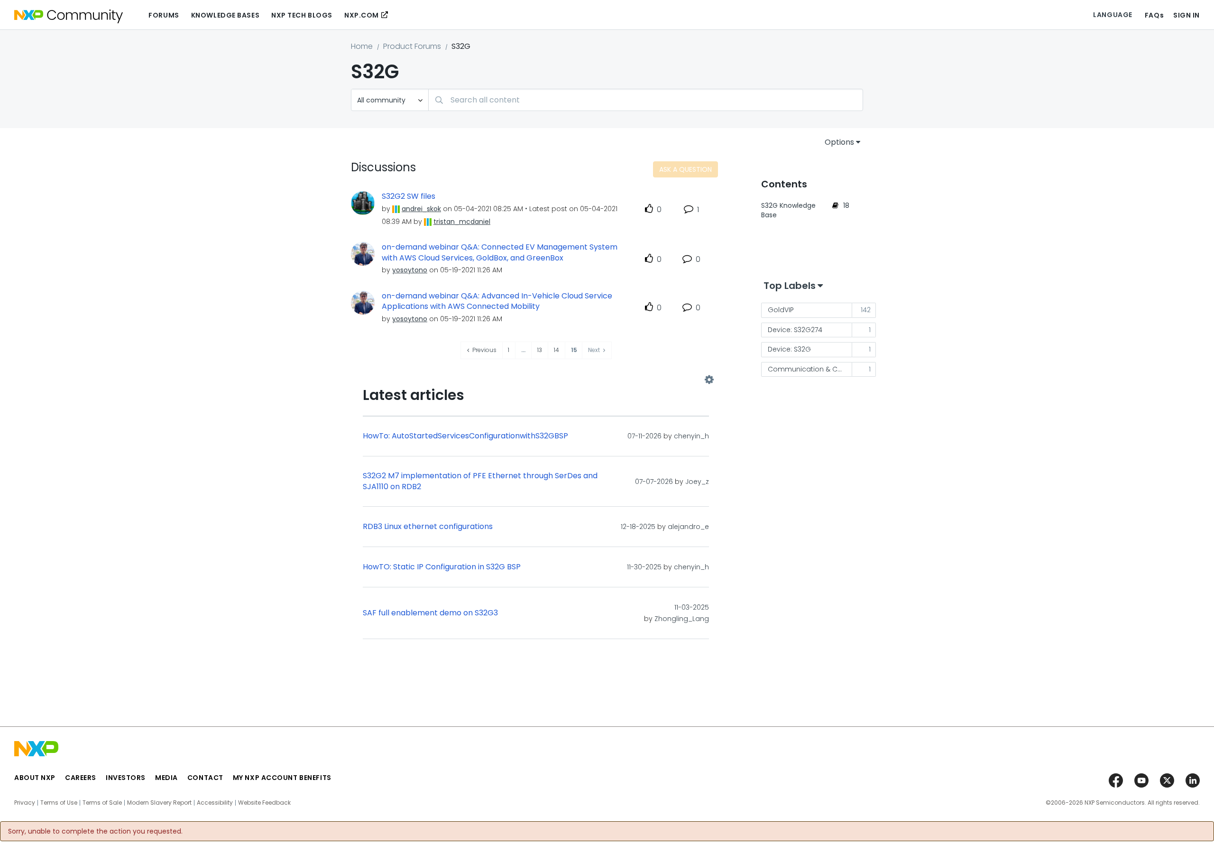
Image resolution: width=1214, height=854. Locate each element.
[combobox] (645, 100)
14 (556, 350)
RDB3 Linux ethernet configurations (428, 526)
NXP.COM (361, 15)
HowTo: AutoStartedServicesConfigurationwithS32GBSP (465, 436)
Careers (80, 777)
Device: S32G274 (795, 329)
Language (1112, 14)
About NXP (34, 777)
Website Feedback (264, 803)
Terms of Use (58, 803)
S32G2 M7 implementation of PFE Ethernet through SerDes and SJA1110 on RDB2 (480, 481)
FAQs (1154, 15)
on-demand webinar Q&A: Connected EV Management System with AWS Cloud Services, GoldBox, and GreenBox (499, 252)
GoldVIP (781, 310)
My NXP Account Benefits (282, 777)
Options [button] (839, 142)
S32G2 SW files (408, 196)
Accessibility (215, 803)
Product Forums (412, 46)
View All (536, 380)
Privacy (24, 803)
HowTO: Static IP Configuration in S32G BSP (442, 567)
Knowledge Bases (225, 15)
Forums (163, 15)
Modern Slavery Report (159, 803)
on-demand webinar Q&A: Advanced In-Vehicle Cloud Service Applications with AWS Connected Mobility (497, 301)
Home (362, 46)
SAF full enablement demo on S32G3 (430, 613)
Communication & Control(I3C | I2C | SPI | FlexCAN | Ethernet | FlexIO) (810, 369)
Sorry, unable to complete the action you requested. (95, 831)
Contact (205, 777)
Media (166, 777)
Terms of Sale (102, 803)
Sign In (1186, 15)
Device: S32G (789, 349)
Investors (126, 777)
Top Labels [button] (789, 285)
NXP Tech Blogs (301, 15)
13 (539, 350)
